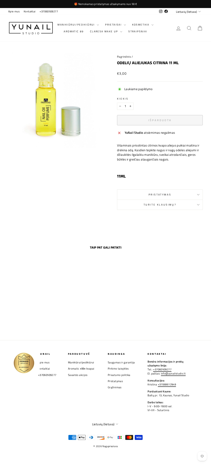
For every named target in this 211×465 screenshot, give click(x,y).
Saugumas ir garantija (121, 362)
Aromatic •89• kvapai (81, 369)
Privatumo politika (119, 375)
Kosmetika (141, 25)
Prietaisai (114, 25)
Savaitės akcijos (78, 375)
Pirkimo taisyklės (118, 369)
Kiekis (123, 99)
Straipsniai (137, 31)
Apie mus (14, 11)
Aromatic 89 (74, 31)
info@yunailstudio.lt (173, 373)
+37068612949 (167, 384)
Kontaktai (29, 11)
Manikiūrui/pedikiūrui (76, 25)
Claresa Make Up (104, 31)
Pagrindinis (124, 57)
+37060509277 (49, 11)
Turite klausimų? (160, 205)
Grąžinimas (115, 387)
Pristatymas (160, 194)
